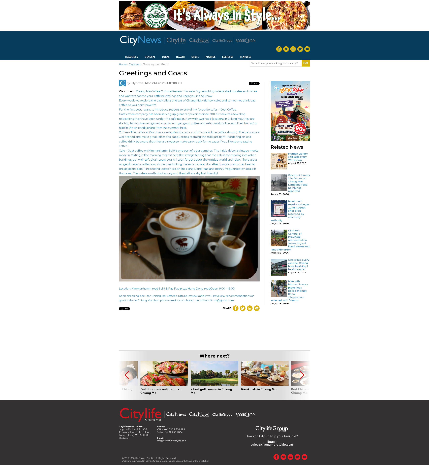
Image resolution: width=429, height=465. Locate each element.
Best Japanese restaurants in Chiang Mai (164, 378)
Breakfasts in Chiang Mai (265, 378)
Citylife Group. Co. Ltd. (143, 458)
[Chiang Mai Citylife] (176, 40)
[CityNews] (140, 40)
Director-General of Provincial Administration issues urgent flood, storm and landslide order (290, 240)
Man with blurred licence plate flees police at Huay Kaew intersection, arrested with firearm (290, 291)
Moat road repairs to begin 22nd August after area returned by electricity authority (290, 211)
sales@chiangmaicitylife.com (272, 443)
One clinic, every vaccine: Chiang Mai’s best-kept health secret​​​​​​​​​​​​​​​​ (298, 264)
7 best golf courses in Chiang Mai (214, 378)
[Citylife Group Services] (222, 41)
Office (171, 429)
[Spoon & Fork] (245, 40)
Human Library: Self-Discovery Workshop (298, 157)
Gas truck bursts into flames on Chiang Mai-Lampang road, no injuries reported (299, 183)
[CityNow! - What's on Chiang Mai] (199, 40)
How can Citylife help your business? (272, 436)
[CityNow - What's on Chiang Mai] (199, 414)
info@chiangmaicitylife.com (172, 440)
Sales (169, 432)
